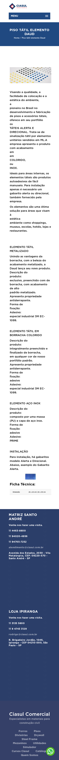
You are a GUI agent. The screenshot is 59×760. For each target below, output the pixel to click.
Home (16, 38)
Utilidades (39, 743)
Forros (23, 731)
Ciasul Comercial (29, 714)
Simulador (29, 747)
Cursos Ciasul (20, 751)
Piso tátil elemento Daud (33, 38)
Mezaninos (20, 743)
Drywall (39, 735)
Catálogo (41, 751)
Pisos (37, 731)
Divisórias (21, 735)
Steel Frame (29, 739)
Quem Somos (29, 755)
